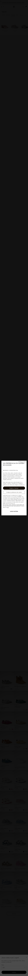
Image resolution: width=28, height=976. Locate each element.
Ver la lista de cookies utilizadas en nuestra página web (13, 504)
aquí (8, 507)
